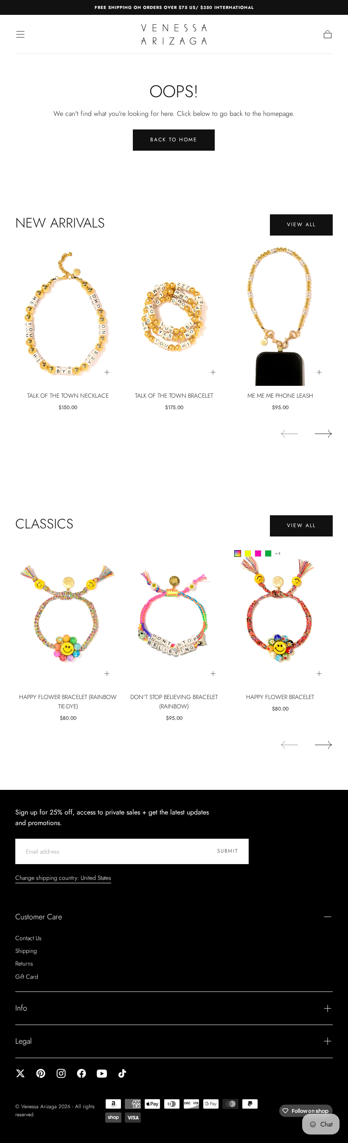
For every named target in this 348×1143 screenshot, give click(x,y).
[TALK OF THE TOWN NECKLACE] (68, 314)
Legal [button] (23, 1041)
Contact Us (28, 938)
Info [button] (21, 1008)
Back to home (173, 139)
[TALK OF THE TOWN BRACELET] (174, 314)
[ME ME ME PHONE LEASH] (280, 314)
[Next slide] (324, 433)
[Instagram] (61, 1073)
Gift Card (26, 976)
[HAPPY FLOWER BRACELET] (280, 615)
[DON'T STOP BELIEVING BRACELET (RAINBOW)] (174, 615)
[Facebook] (81, 1073)
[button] (20, 34)
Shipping (26, 950)
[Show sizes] (107, 372)
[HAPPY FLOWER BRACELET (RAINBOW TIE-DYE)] (68, 615)
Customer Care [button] (38, 916)
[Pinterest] (40, 1073)
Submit (227, 851)
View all (301, 224)
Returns (24, 963)
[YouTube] (102, 1073)
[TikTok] (122, 1073)
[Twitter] (20, 1073)
